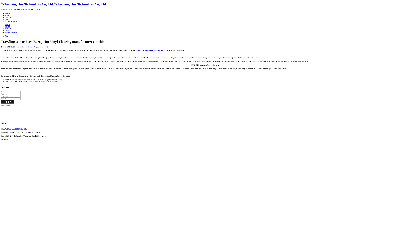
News (7, 19)
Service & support (11, 21)
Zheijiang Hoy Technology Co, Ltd (27, 47)
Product (7, 15)
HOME (7, 13)
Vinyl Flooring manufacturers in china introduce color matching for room (33, 81)
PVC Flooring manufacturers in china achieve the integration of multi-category (37, 80)
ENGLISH (13, 9)
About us (8, 17)
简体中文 (4, 9)
